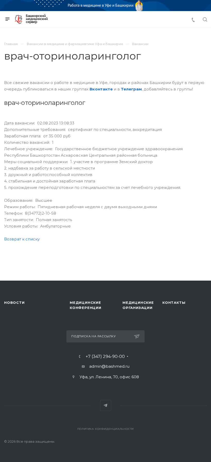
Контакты (173, 302)
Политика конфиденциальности (105, 429)
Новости (14, 302)
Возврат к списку (22, 239)
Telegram (105, 405)
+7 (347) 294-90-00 (105, 357)
